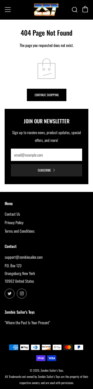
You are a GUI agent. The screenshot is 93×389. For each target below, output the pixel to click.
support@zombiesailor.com (24, 257)
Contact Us (12, 214)
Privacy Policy (14, 222)
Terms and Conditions (20, 231)
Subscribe (44, 170)
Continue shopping (47, 95)
